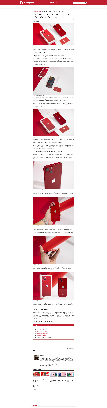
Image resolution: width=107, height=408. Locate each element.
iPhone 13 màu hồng (41, 329)
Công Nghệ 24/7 (53, 2)
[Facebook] (40, 366)
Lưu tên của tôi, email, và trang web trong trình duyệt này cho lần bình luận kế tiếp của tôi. (50, 402)
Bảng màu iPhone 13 (43, 328)
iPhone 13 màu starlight (41, 335)
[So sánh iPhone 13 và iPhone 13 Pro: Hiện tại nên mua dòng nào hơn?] (62, 374)
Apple (46, 49)
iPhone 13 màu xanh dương (42, 333)
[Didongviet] (27, 2)
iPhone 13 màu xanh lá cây (42, 331)
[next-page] (35, 384)
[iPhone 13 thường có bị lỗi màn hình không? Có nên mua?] (45, 374)
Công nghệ (39, 11)
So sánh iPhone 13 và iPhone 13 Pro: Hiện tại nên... (62, 379)
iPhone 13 (37, 350)
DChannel (34, 11)
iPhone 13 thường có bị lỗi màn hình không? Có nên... (44, 378)
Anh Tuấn (42, 355)
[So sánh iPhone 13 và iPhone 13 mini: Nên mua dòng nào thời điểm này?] (70, 374)
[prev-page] (33, 384)
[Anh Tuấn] (36, 361)
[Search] (86, 3)
